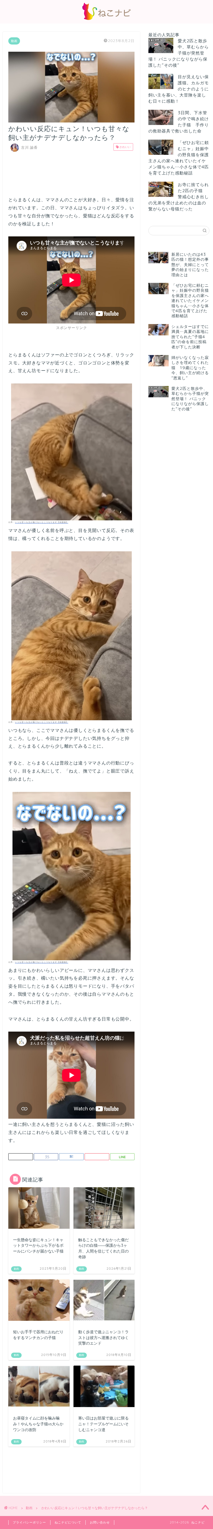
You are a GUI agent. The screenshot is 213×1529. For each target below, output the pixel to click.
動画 (14, 41)
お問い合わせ (100, 1522)
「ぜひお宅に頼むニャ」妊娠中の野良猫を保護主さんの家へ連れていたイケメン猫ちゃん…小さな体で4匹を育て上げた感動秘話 (178, 158)
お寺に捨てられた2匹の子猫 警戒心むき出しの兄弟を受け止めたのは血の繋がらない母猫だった (178, 197)
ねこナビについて (68, 1522)
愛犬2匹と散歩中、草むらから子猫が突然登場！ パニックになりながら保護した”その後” (178, 53)
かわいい (125, 147)
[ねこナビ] (106, 19)
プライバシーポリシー (29, 1522)
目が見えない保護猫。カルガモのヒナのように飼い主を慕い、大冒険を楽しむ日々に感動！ (178, 89)
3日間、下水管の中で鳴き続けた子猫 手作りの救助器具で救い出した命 (178, 122)
